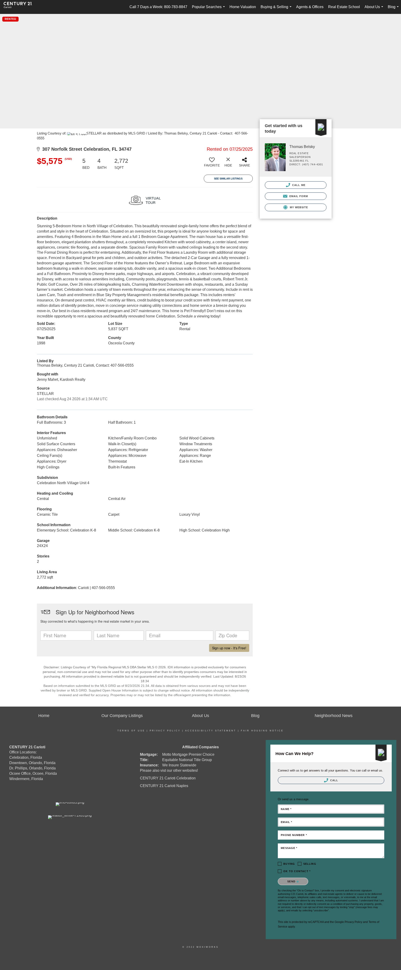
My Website (298, 207)
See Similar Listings (228, 178)
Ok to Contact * (296, 871)
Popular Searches (209, 9)
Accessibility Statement (210, 731)
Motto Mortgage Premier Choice (188, 754)
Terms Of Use (131, 731)
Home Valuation (243, 7)
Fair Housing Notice (262, 731)
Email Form (298, 196)
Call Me (298, 185)
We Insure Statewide (179, 765)
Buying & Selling (277, 9)
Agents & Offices (309, 7)
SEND (291, 881)
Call (333, 780)
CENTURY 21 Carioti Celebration (168, 778)
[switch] (212, 164)
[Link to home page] (20, 7)
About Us (375, 9)
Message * (289, 848)
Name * (286, 809)
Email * (286, 822)
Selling (309, 863)
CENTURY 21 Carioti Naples (164, 786)
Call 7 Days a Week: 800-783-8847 (158, 7)
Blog (394, 9)
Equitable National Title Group (187, 760)
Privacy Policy (165, 731)
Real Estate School (344, 7)
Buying (289, 863)
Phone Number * (294, 835)
